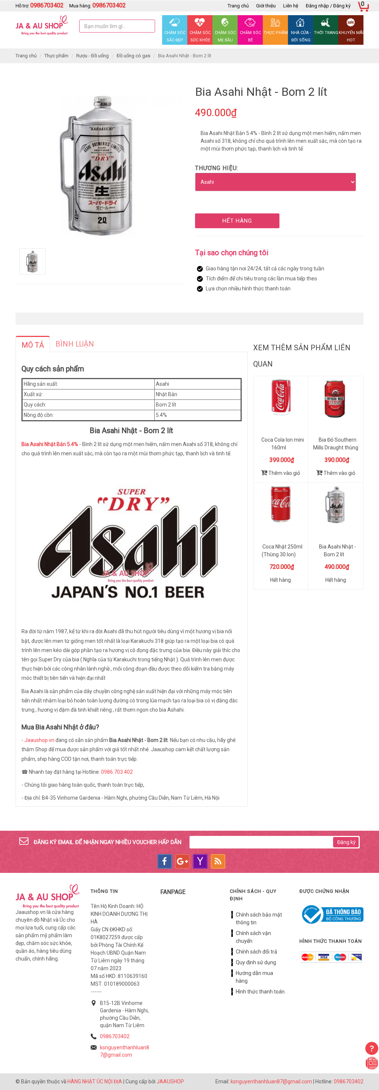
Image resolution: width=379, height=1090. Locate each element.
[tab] (33, 344)
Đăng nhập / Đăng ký (328, 6)
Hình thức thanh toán (260, 992)
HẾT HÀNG (237, 220)
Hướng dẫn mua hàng (254, 977)
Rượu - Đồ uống (92, 55)
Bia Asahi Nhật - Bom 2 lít (337, 550)
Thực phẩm (56, 55)
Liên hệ (290, 6)
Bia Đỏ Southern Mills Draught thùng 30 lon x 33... (335, 447)
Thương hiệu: (216, 168)
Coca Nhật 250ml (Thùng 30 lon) (282, 550)
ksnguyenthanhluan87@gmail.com (271, 1081)
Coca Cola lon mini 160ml (282, 443)
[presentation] (32, 345)
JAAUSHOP (170, 1081)
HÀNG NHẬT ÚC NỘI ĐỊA (94, 1081)
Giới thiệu (266, 6)
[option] (100, 164)
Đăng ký (346, 842)
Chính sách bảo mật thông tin (259, 918)
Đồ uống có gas (133, 55)
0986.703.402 (117, 772)
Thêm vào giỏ (283, 473)
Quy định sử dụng (256, 962)
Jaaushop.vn (39, 740)
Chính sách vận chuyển (253, 937)
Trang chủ (238, 6)
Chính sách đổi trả (256, 952)
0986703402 (115, 1036)
